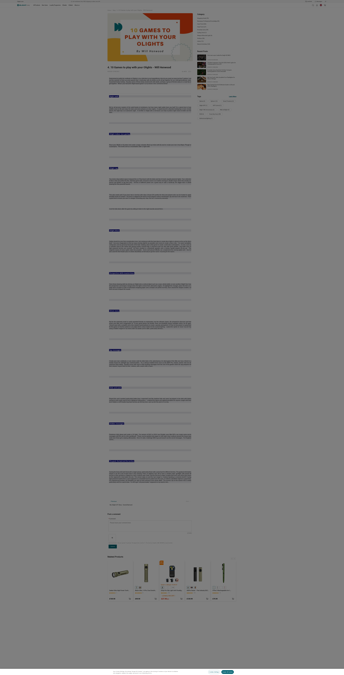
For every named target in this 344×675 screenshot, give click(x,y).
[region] (172, 672)
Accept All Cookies (227, 672)
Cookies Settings (214, 672)
